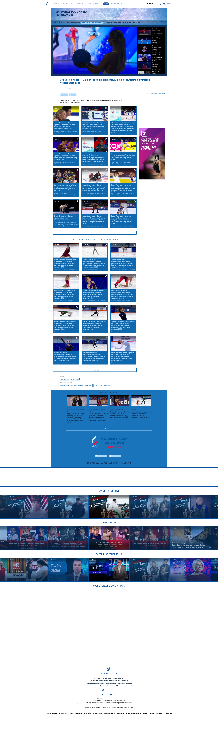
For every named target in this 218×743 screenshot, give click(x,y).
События (103, 686)
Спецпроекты (107, 678)
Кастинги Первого (114, 680)
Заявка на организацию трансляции (109, 709)
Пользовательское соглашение (95, 683)
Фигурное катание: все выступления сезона (81, 385)
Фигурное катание (64, 385)
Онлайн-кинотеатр (118, 678)
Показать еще (95, 233)
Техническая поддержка (124, 683)
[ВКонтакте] (64, 94)
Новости (65, 3)
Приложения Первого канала (99, 680)
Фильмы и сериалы (94, 3)
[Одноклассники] (72, 94)
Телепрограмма (116, 3)
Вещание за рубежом (110, 689)
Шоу (72, 3)
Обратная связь (111, 683)
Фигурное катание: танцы (105, 385)
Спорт (106, 3)
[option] (151, 31)
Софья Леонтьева (64, 379)
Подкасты (80, 3)
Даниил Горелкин (75, 379)
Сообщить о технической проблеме (155, 93)
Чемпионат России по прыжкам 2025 (70, 13)
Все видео (125, 680)
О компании (97, 678)
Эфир (57, 3)
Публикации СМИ (112, 686)
